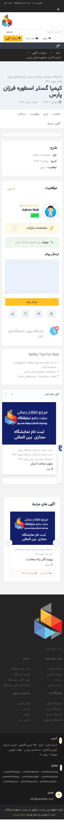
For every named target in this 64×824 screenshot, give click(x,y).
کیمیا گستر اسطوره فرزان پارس (43, 57)
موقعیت (34, 114)
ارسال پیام (32, 302)
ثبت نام (8, 3)
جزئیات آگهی (39, 53)
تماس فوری (24, 703)
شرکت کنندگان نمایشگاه (16, 685)
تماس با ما (38, 3)
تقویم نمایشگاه (22, 674)
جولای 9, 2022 (51, 102)
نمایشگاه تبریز (54, 709)
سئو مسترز (19, 814)
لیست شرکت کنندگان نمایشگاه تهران (39, 450)
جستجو (10, 31)
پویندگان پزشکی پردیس (37, 559)
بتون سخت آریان (46, 463)
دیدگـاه (22, 114)
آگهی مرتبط (54, 123)
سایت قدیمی (55, 685)
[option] (32, 438)
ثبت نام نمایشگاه (22, 3)
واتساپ (26, 709)
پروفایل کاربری (54, 674)
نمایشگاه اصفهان (53, 720)
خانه (57, 53)
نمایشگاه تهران (34, 331)
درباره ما (57, 680)
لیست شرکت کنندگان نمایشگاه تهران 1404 (37, 455)
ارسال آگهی (11, 38)
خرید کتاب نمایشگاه (19, 680)
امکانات (56, 114)
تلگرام (27, 714)
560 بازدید (44, 573)
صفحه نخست (54, 668)
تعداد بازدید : (28, 102)
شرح (45, 114)
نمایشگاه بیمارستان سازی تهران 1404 (39, 459)
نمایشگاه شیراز (54, 714)
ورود (45, 38)
